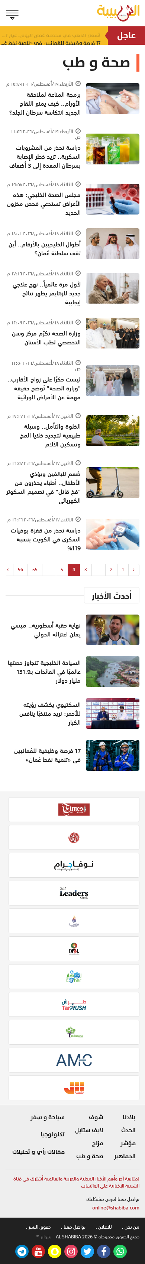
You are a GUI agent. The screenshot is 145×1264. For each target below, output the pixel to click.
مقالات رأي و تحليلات (38, 1152)
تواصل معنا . (73, 1227)
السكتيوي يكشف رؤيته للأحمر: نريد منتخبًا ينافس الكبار (50, 713)
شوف (96, 1117)
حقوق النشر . (38, 1227)
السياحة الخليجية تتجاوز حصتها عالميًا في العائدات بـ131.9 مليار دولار (44, 672)
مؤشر (128, 1143)
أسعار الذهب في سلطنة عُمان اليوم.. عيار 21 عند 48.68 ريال (50, 35)
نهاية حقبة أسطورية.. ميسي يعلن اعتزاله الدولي (46, 629)
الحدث (128, 1130)
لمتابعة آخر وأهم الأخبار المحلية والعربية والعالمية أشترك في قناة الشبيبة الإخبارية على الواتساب (76, 1182)
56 (20, 569)
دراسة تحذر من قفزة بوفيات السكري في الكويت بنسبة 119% (46, 539)
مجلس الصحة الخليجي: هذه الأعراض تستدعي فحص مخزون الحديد (44, 204)
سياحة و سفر (47, 1117)
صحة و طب (89, 1156)
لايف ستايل (89, 1130)
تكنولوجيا (53, 1134)
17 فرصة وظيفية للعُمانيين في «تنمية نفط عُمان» (47, 755)
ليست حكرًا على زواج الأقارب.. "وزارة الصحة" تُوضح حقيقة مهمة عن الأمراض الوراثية (44, 388)
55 (35, 569)
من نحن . (130, 1227)
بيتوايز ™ (43, 1237)
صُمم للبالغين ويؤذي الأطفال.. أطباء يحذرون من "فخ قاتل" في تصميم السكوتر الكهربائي (43, 487)
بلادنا (129, 1117)
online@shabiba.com (115, 1208)
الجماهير (125, 1156)
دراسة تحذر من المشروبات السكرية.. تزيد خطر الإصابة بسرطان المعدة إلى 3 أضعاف (45, 156)
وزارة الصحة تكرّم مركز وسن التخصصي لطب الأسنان (46, 337)
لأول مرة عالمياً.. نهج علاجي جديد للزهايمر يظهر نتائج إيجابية (47, 293)
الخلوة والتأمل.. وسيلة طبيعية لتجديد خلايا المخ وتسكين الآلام (50, 435)
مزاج (97, 1143)
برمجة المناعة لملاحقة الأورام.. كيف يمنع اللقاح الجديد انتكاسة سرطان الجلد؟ (45, 103)
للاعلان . (104, 1227)
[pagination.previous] (133, 570)
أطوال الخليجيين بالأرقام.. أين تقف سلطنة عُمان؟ (45, 248)
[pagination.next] (7, 570)
